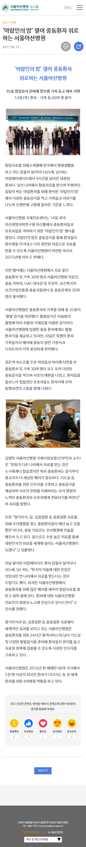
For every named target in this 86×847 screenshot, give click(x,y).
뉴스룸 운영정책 (55, 832)
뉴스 (5, 22)
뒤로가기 (43, 770)
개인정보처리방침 (31, 832)
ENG (67, 8)
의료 (13, 22)
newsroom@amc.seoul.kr (51, 826)
